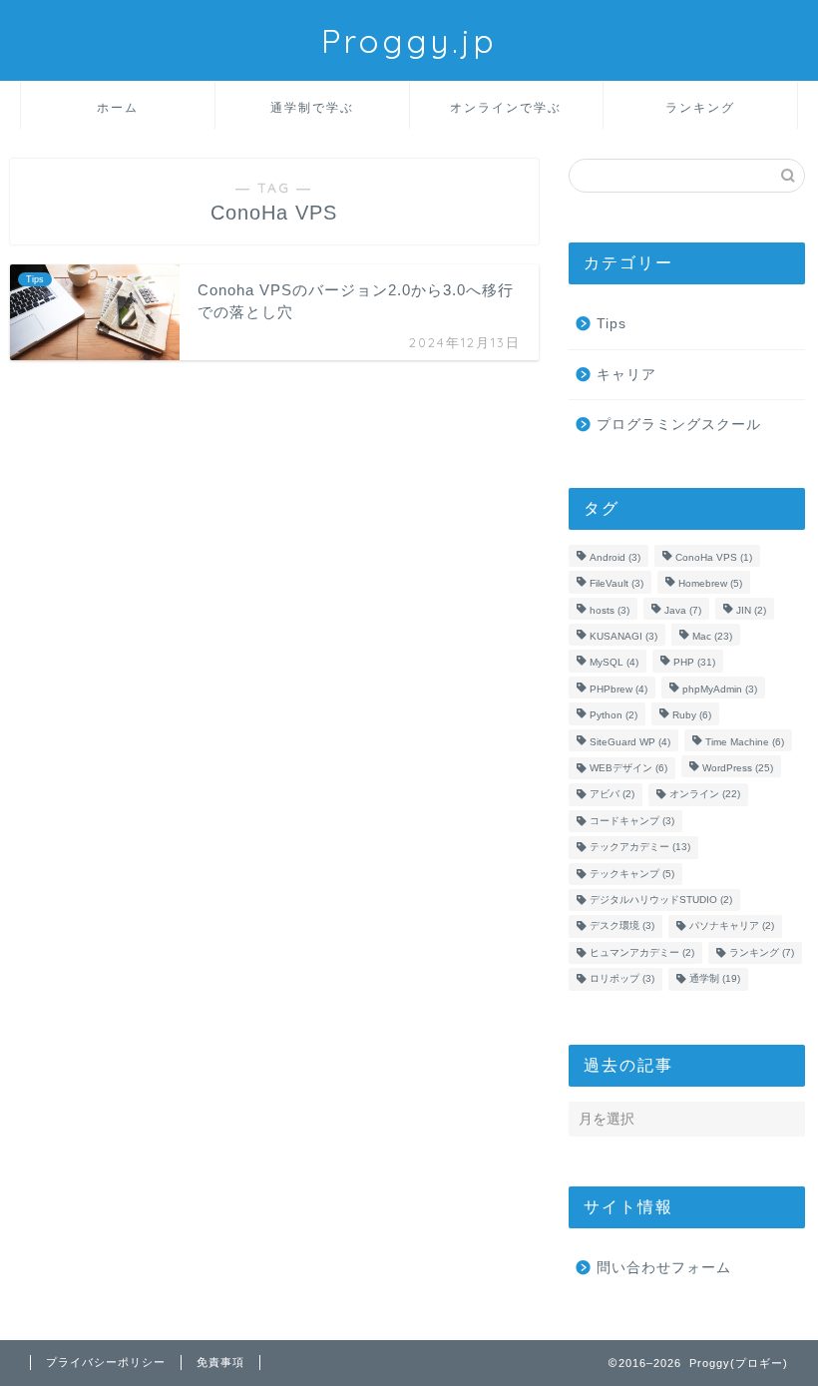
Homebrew (710, 584)
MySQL (614, 663)
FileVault (616, 584)
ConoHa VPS (713, 557)
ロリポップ (622, 979)
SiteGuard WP (630, 741)
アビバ (612, 794)
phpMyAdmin (719, 689)
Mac (712, 636)
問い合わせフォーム (664, 1267)
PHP (694, 663)
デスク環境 (622, 926)
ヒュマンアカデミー (642, 952)
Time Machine (744, 741)
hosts (609, 610)
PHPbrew (618, 689)
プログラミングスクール (679, 424)
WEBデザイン (628, 767)
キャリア (626, 374)
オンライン (704, 794)
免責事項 (220, 1362)
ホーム (118, 107)
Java (682, 610)
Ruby (691, 715)
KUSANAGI (623, 636)
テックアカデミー (640, 847)
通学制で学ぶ (312, 107)
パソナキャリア (731, 926)
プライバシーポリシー (106, 1362)
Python (613, 715)
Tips (611, 323)
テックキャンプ (632, 873)
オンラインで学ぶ (506, 107)
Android (615, 557)
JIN (751, 610)
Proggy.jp (409, 40)
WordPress (737, 767)
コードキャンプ (632, 820)
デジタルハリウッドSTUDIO (661, 899)
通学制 (714, 979)
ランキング (700, 107)
